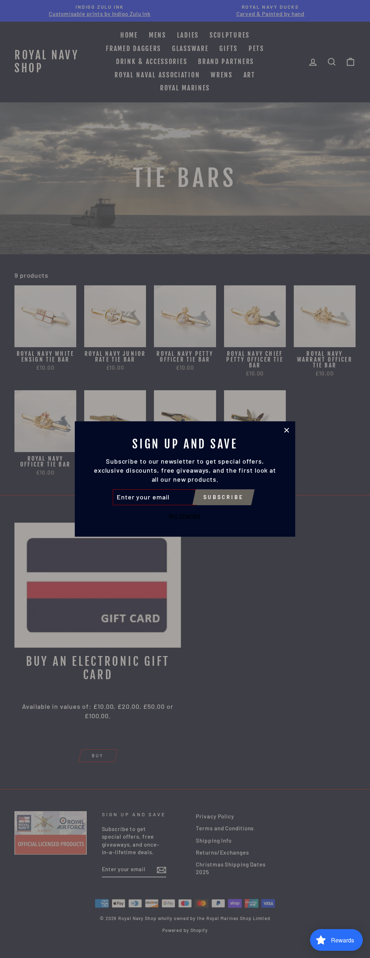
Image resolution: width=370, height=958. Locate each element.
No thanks (185, 515)
